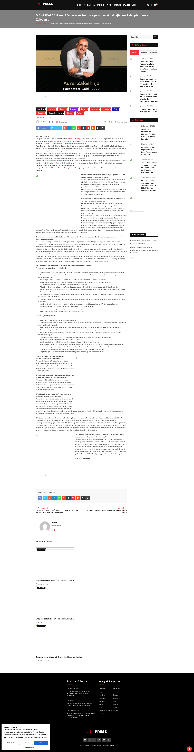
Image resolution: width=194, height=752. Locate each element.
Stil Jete (126, 5)
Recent (134, 52)
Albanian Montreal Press (59, 168)
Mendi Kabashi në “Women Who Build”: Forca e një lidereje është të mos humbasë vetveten (148, 66)
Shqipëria (40, 113)
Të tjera (79, 113)
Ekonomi (62, 109)
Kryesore (106, 109)
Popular (144, 52)
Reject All (26, 743)
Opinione (100, 5)
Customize (11, 743)
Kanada (109, 5)
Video (134, 5)
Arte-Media (116, 689)
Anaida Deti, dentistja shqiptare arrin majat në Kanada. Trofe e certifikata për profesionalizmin (149, 168)
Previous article (43, 508)
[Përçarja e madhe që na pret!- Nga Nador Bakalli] (134, 108)
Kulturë (117, 5)
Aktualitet (46, 23)
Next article (120, 508)
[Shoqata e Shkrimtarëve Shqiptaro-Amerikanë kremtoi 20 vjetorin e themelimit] (135, 129)
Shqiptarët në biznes (55, 113)
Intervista (73, 109)
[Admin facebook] (50, 122)
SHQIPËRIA (81, 5)
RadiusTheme (109, 746)
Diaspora (91, 5)
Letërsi (101, 704)
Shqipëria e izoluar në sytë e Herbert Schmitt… (55, 619)
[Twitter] (45, 498)
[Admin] (52, 122)
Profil (115, 109)
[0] (154, 5)
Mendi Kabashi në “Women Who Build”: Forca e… (55, 581)
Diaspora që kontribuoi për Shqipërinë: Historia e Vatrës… (59, 657)
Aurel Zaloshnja (74, 139)
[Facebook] (40, 498)
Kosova (115, 698)
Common (153, 52)
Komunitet (94, 109)
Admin (54, 523)
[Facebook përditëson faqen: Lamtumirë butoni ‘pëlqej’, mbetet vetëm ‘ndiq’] (135, 147)
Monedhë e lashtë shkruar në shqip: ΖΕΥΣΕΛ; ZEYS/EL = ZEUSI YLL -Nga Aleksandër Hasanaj (148, 186)
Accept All (40, 743)
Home (40, 23)
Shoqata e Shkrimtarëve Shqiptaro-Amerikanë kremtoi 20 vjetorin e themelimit (149, 134)
